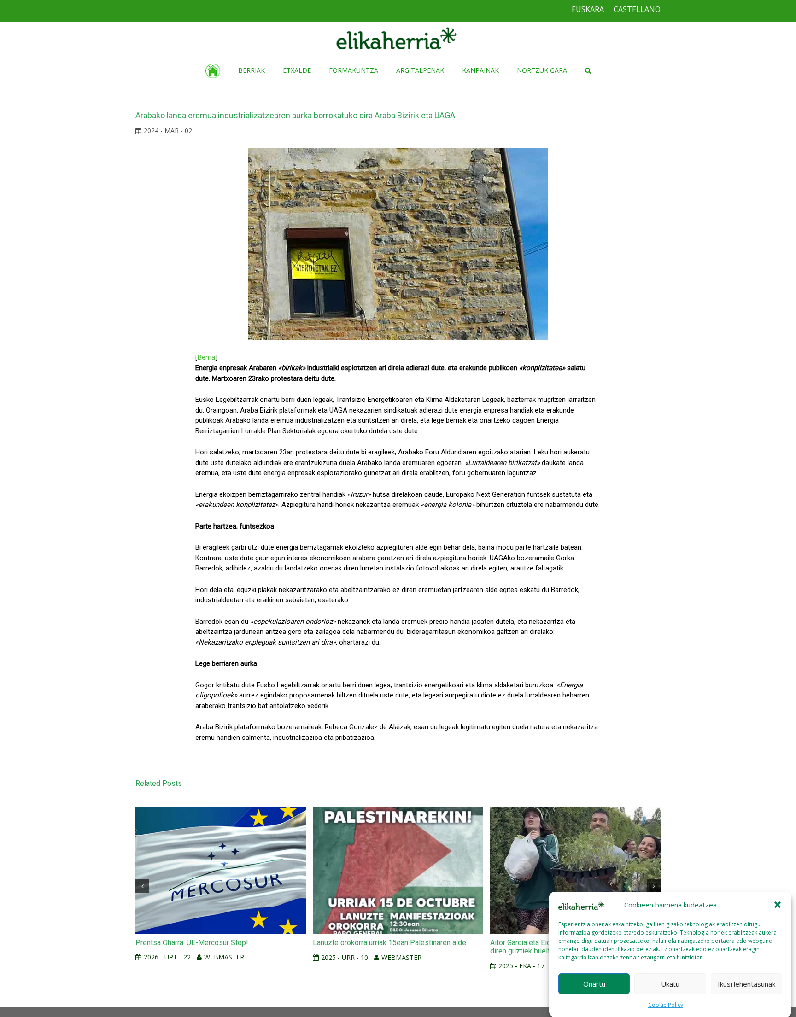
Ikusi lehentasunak (746, 983)
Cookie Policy (665, 1005)
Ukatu (670, 983)
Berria (206, 357)
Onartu (594, 983)
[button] (777, 904)
